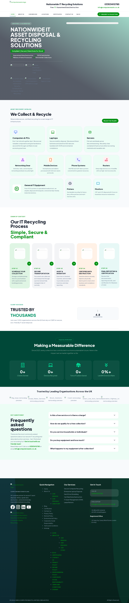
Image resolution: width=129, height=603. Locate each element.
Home (13, 14)
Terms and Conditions (51, 526)
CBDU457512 (44, 600)
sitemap (46, 528)
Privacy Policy (48, 513)
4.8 (98, 314)
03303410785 (112, 4)
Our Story (56, 503)
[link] (27, 139)
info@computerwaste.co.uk (25, 449)
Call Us (94, 491)
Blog (78, 14)
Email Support (96, 501)
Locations (45, 14)
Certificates (57, 14)
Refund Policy (48, 516)
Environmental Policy (50, 518)
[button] (21, 14)
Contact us (69, 14)
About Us (21, 14)
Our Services (33, 14)
